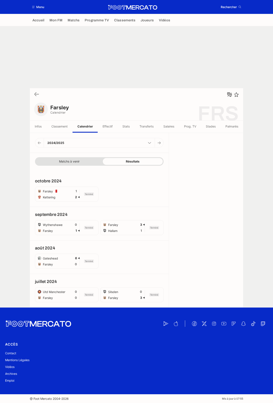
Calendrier (85, 126)
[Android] (166, 323)
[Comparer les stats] (229, 94)
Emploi (9, 380)
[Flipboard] (233, 323)
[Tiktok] (253, 323)
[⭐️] (236, 94)
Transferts (146, 126)
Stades (211, 126)
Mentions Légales (17, 360)
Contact (10, 353)
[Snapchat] (243, 323)
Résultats (132, 161)
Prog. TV (190, 126)
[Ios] (176, 323)
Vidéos (10, 367)
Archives (11, 373)
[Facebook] (194, 323)
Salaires (168, 126)
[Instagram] (214, 323)
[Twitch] (263, 323)
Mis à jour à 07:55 (232, 398)
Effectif (108, 126)
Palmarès (231, 126)
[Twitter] (204, 323)
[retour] (36, 94)
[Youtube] (224, 323)
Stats (126, 126)
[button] (38, 6)
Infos (38, 126)
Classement (59, 126)
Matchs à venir (69, 161)
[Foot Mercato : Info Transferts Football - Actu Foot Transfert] (132, 7)
